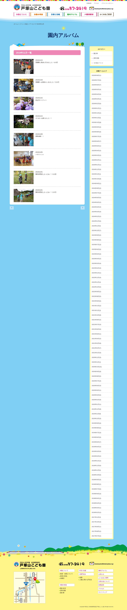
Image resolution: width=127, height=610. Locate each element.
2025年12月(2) (96, 113)
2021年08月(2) (96, 320)
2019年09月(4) (96, 423)
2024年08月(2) (96, 188)
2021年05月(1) (96, 334)
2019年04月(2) (96, 446)
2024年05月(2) (96, 202)
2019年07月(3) (96, 432)
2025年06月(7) (96, 141)
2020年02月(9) (96, 399)
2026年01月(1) (96, 108)
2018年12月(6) (96, 465)
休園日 (62, 578)
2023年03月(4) (96, 263)
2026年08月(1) (96, 75)
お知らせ (101, 574)
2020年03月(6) (96, 395)
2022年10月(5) (96, 287)
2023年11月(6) (96, 226)
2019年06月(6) (96, 437)
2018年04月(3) (96, 503)
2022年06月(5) (96, 301)
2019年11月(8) (96, 414)
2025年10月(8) (96, 122)
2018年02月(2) (96, 512)
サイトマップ (103, 592)
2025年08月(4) (96, 132)
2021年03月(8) (96, 343)
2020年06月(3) (96, 385)
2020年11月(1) (96, 362)
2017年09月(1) (96, 526)
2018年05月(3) (96, 498)
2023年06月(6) (96, 249)
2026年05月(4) (96, 89)
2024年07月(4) (96, 193)
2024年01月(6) (96, 221)
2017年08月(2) (96, 531)
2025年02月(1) (96, 160)
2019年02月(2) (96, 456)
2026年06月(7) (96, 85)
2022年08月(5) (96, 296)
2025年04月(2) (96, 150)
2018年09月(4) (96, 479)
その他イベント (98, 63)
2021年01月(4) (96, 352)
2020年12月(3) (96, 357)
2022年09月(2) (96, 291)
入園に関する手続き (86, 579)
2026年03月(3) (96, 99)
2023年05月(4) (96, 254)
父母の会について (104, 581)
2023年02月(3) (96, 268)
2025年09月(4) (96, 127)
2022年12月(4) (96, 277)
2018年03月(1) (96, 508)
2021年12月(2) (96, 305)
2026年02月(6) (96, 103)
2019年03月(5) (96, 451)
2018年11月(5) (96, 470)
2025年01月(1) (96, 165)
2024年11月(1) (96, 174)
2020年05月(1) (96, 390)
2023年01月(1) (96, 273)
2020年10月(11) (97, 367)
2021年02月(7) (96, 348)
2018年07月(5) (96, 489)
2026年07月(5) (96, 80)
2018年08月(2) (96, 484)
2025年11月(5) (96, 118)
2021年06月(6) (96, 329)
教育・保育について (66, 574)
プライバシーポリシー (107, 3)
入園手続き (82, 574)
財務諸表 (89, 3)
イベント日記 (23, 24)
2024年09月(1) (96, 183)
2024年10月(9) (96, 179)
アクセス (96, 3)
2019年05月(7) (96, 442)
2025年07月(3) (96, 136)
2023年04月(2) (96, 258)
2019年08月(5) (96, 428)
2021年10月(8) (96, 315)
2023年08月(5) (96, 240)
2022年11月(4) (96, 282)
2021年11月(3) (96, 310)
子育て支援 (82, 570)
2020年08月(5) (96, 376)
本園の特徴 (63, 585)
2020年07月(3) (96, 381)
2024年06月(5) (96, 197)
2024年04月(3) (96, 207)
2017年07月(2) (96, 536)
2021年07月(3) (96, 324)
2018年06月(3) (96, 493)
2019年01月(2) (96, 461)
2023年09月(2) (96, 235)
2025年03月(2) (96, 155)
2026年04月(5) (96, 94)
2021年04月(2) (96, 338)
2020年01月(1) (96, 404)
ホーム (16, 24)
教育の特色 (63, 576)
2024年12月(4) (96, 169)
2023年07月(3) (96, 244)
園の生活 (63, 588)
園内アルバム (103, 570)
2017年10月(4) (96, 522)
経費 (81, 577)
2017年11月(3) (96, 517)
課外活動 (96, 58)
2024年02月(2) (96, 216)
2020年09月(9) (96, 371)
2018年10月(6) (96, 475)
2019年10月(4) (96, 418)
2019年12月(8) (96, 409)
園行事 (96, 53)
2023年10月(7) (96, 230)
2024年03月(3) (96, 211)
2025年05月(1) (96, 146)
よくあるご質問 (103, 578)
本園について (64, 570)
